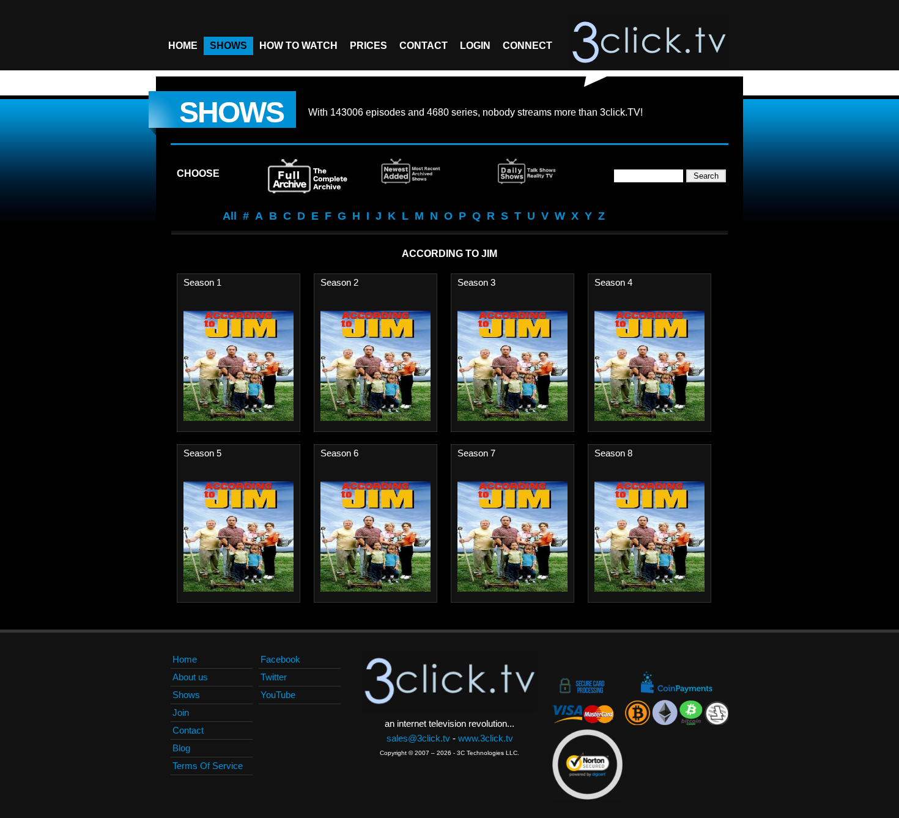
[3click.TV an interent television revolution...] (648, 42)
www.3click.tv (485, 738)
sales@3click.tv (418, 738)
